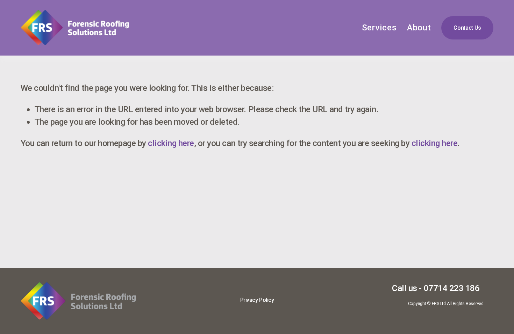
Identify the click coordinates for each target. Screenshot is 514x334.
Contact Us (467, 27)
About (419, 27)
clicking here (171, 143)
